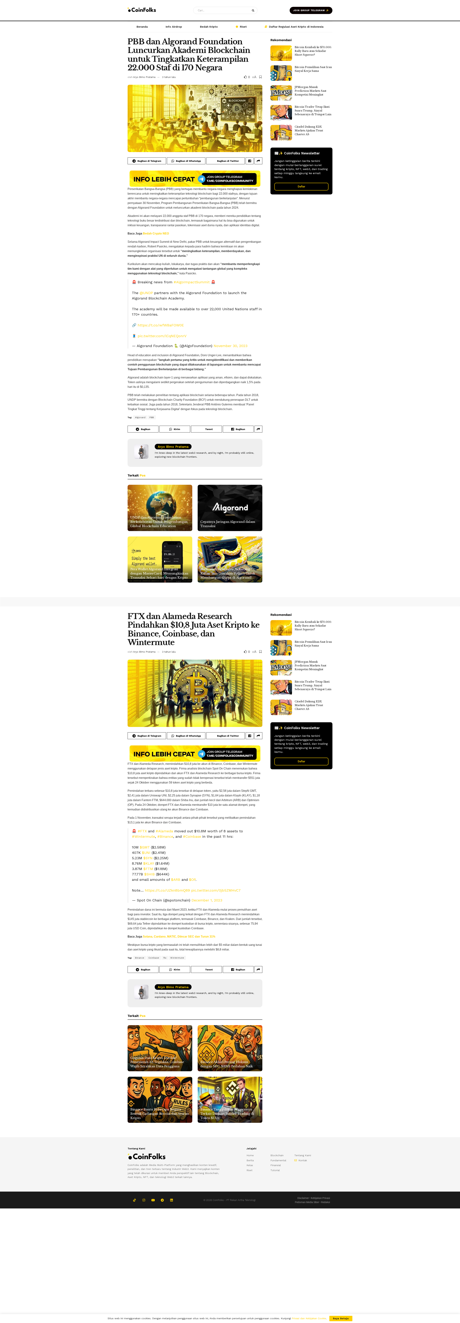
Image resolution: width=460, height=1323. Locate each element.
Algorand (140, 417)
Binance (139, 958)
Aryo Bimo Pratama (144, 77)
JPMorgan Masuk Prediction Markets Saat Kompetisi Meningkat (310, 90)
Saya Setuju (341, 1318)
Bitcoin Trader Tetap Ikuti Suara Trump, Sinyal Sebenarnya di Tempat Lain (313, 110)
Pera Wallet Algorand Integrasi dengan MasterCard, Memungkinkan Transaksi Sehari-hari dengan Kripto (159, 573)
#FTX (142, 831)
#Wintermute (143, 836)
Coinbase (153, 958)
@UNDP (146, 293)
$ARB (175, 879)
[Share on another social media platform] (258, 160)
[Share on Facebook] (250, 160)
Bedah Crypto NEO (156, 233)
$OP (192, 879)
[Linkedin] (171, 1200)
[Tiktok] (134, 1200)
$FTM (148, 869)
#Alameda (164, 831)
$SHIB (149, 874)
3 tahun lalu (169, 77)
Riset (243, 26)
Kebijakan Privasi (320, 1198)
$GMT (145, 847)
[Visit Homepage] (142, 10)
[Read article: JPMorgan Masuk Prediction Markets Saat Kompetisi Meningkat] (281, 93)
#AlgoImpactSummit (192, 282)
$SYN (148, 858)
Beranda (142, 26)
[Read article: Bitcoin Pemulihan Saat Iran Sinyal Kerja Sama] (281, 73)
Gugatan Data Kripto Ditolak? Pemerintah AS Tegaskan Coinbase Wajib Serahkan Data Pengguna (157, 1062)
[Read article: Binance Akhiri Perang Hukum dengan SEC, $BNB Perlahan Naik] (230, 1048)
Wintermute (177, 958)
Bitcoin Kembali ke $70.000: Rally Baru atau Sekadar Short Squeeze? (313, 51)
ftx (164, 958)
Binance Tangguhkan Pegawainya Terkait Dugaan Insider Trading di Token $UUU (227, 1114)
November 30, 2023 (230, 346)
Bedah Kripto (209, 26)
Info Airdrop (174, 26)
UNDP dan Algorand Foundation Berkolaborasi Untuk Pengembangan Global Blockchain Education (159, 522)
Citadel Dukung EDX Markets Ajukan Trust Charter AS (309, 130)
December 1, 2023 (207, 900)
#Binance (165, 836)
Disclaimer (303, 1198)
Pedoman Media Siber (307, 1202)
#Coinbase (192, 836)
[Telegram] (162, 1200)
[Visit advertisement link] (195, 179)
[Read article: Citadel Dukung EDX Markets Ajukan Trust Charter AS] (281, 132)
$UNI (146, 852)
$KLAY (148, 863)
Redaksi (325, 1202)
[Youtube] (153, 1200)
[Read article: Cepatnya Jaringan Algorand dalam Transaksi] (230, 508)
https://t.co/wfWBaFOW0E (161, 325)
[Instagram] (143, 1200)
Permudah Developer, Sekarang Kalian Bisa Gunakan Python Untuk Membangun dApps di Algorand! (227, 573)
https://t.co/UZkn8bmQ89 (167, 890)
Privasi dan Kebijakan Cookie (309, 1318)
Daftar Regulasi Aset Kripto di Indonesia (296, 26)
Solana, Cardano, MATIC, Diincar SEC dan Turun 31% (179, 936)
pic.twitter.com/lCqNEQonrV (162, 336)
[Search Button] (253, 10)
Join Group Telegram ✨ (311, 10)
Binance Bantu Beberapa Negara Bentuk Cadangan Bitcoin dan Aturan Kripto (159, 1114)
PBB (152, 417)
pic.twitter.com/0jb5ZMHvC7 (216, 890)
